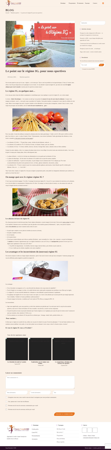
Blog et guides (60, 442)
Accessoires (34, 439)
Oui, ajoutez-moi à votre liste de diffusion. (18, 401)
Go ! (101, 65)
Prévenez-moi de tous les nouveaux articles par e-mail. (21, 409)
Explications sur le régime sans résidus (40, 362)
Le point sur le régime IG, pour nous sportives (31, 12)
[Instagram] (89, 430)
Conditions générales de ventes (99, 448)
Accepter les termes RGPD (88, 69)
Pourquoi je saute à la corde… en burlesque (90, 48)
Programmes (60, 435)
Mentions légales (88, 448)
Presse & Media (61, 438)
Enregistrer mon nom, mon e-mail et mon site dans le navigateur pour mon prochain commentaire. (32, 397)
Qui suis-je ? (60, 432)
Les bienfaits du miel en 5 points (16, 362)
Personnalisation (36, 435)
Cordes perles (35, 429)
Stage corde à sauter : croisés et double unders (90, 51)
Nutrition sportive (24, 77)
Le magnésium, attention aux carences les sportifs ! (63, 362)
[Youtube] (95, 430)
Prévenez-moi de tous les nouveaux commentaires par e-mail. (23, 405)
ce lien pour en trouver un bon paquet (23, 138)
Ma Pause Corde (61, 429)
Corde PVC (34, 432)
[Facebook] (84, 430)
